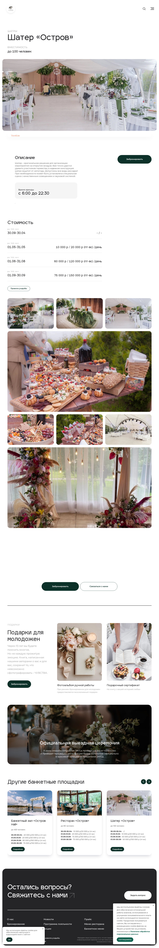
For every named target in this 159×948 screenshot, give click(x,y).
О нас (10, 919)
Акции (47, 928)
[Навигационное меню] (152, 8)
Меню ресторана (94, 924)
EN (44, 941)
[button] (144, 8)
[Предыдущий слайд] (143, 781)
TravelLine (15, 136)
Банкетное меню (94, 928)
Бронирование (16, 924)
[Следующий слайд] (149, 781)
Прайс (88, 919)
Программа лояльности (58, 924)
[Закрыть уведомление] (43, 929)
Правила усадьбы (51, 938)
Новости (49, 919)
